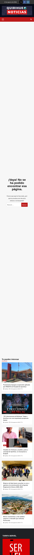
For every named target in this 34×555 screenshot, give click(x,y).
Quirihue (6, 388)
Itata (5, 380)
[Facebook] (24, 2)
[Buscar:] (13, 205)
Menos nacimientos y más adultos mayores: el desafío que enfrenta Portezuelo (14, 518)
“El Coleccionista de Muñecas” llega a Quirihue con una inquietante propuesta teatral (15, 418)
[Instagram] (28, 2)
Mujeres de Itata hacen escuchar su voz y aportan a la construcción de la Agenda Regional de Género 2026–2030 (16, 485)
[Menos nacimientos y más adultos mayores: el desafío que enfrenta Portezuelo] (17, 504)
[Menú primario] (3, 19)
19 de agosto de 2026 (15, 455)
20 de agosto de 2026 (15, 388)
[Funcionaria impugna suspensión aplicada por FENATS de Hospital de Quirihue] (17, 372)
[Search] (31, 19)
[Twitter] (21, 2)
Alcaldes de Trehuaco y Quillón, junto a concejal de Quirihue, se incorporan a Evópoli (15, 451)
